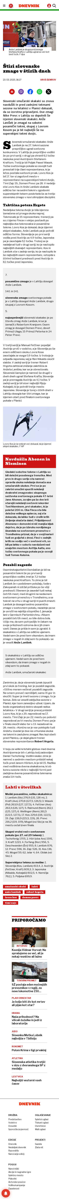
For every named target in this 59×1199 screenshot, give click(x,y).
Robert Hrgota (34, 892)
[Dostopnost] (11, 6)
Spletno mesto (15, 1175)
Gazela (38, 1144)
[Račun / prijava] (49, 6)
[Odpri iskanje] (54, 6)
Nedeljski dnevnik (17, 1147)
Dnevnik (12, 1144)
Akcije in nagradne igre (19, 1172)
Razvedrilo (13, 1150)
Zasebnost (13, 1188)
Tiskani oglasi (42, 1122)
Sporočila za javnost (18, 1129)
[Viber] (21, 91)
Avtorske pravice (17, 1182)
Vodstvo (12, 1122)
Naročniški (13, 1168)
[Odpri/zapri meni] (7, 6)
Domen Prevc (30, 897)
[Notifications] (6, 1193)
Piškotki (12, 1178)
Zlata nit (39, 1147)
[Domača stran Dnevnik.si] (29, 5)
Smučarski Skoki (15, 886)
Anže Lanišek (13, 892)
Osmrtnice (40, 1126)
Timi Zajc (10, 903)
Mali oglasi (40, 1129)
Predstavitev (15, 1119)
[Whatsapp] (39, 91)
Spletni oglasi (41, 1119)
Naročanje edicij (16, 1154)
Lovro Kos (11, 897)
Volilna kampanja (16, 1185)
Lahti (34, 886)
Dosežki (12, 1126)
